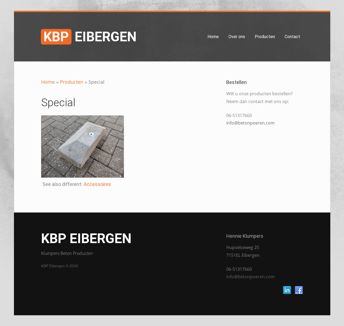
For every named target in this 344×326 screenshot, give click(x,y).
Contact (292, 36)
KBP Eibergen (86, 238)
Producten (265, 36)
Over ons (236, 36)
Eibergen (90, 37)
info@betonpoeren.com (250, 123)
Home (213, 36)
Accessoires (97, 184)
